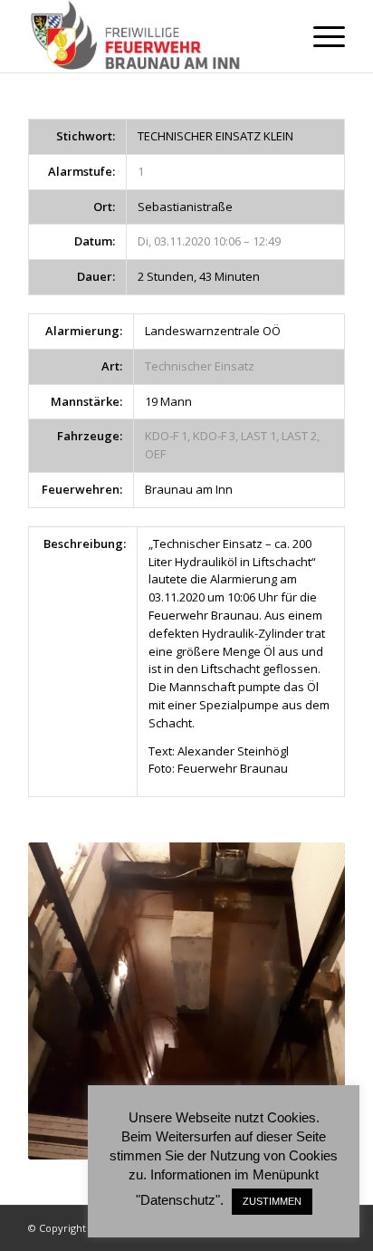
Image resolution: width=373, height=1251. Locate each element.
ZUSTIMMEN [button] (272, 1201)
